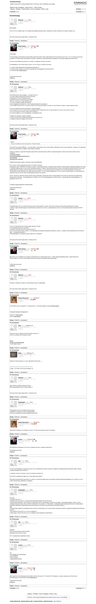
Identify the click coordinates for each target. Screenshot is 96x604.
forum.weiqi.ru (23, 70)
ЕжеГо (11, 341)
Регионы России (15, 1)
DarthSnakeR (21, 402)
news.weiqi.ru (19, 314)
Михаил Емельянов (23, 298)
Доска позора (38, 7)
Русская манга (13, 157)
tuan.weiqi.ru (17, 316)
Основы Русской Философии (17, 342)
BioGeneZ (20, 20)
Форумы (12, 9)
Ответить (17, 40)
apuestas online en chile (27, 601)
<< (83, 9)
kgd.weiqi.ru (33, 577)
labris (19, 325)
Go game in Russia (38, 601)
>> (85, 9)
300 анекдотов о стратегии (16, 159)
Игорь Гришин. (22, 46)
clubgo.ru (12, 77)
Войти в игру (44, 9)
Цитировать (24, 40)
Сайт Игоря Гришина (15, 154)
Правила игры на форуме (17, 7)
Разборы (18, 9)
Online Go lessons (48, 601)
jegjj (19, 461)
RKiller (20, 353)
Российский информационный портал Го (19, 156)
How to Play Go (57, 601)
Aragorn (20, 439)
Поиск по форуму (35, 9)
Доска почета (29, 7)
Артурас (20, 198)
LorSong (20, 545)
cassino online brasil (15, 601)
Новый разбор (25, 9)
